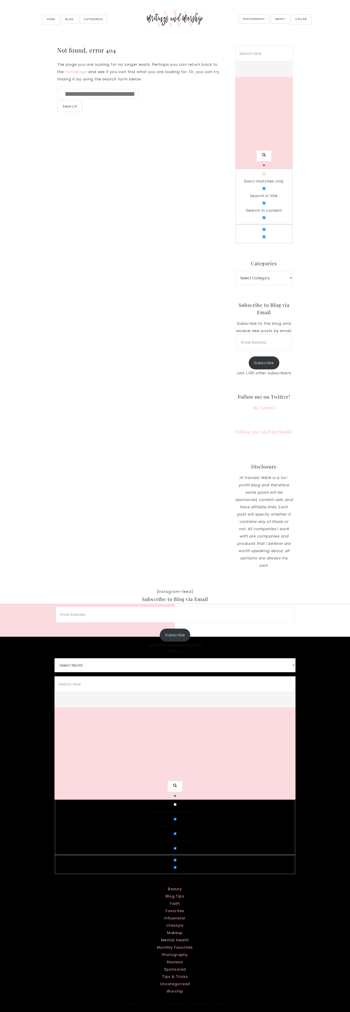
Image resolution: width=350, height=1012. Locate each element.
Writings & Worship (175, 19)
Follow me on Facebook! (263, 431)
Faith (175, 903)
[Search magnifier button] (264, 156)
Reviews (175, 962)
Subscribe (264, 362)
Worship (175, 991)
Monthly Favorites (175, 947)
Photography (175, 954)
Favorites (175, 910)
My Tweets (264, 407)
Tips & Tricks (175, 976)
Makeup (175, 932)
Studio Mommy (216, 1003)
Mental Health (175, 940)
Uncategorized (175, 983)
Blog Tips (175, 896)
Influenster (175, 918)
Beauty (175, 888)
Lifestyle (175, 925)
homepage (76, 71)
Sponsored (175, 969)
